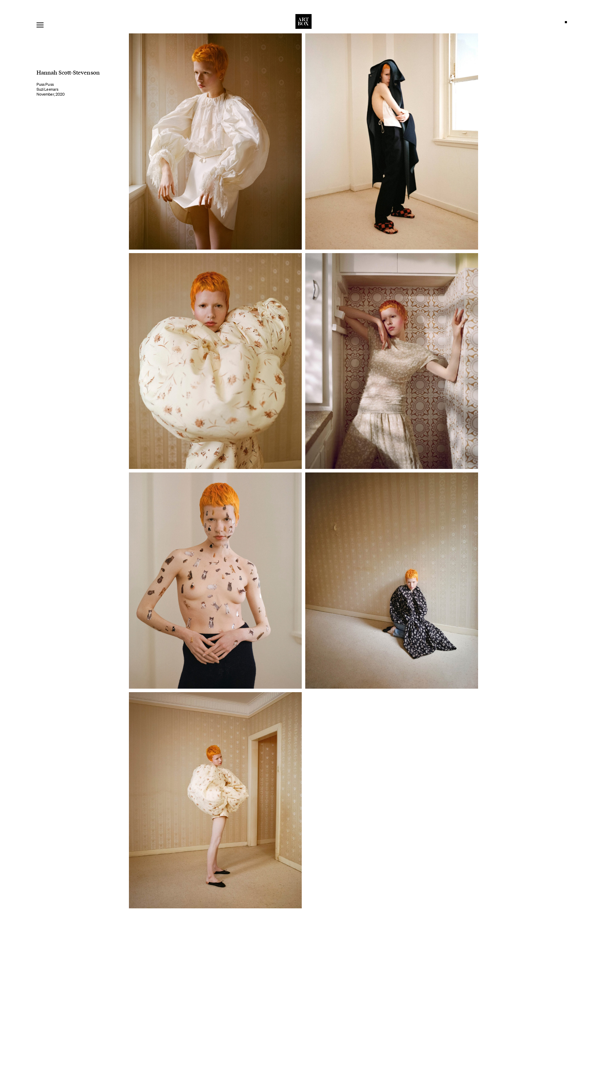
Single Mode (567, 24)
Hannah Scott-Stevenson (68, 72)
